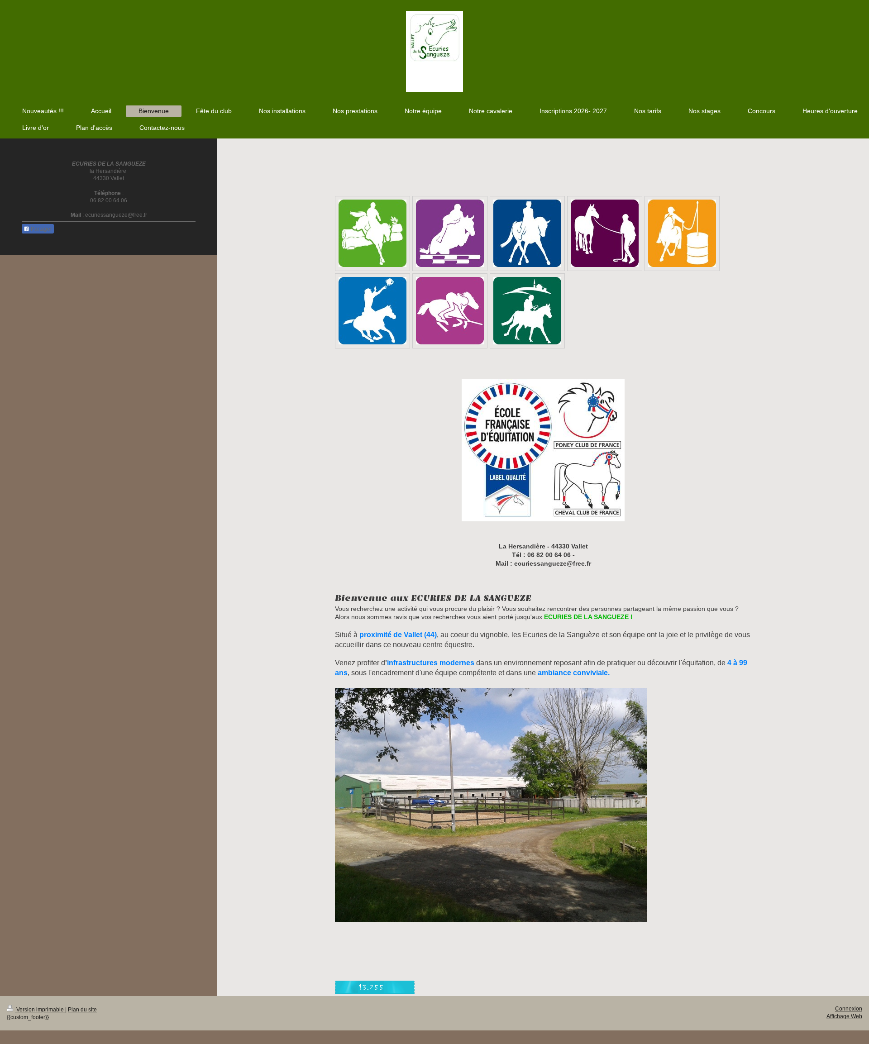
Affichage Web (844, 1016)
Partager (40, 229)
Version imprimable (40, 1009)
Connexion (848, 1009)
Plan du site (82, 1009)
